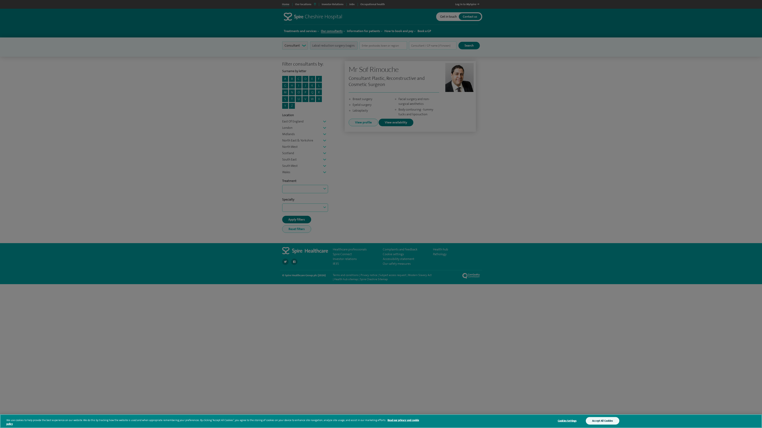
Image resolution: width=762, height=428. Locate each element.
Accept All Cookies (602, 420)
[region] (381, 421)
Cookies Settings (567, 420)
